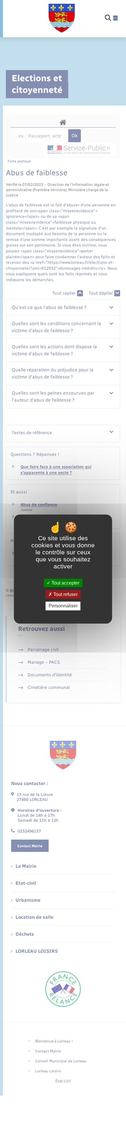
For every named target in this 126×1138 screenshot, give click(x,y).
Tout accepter (64, 582)
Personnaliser (63, 606)
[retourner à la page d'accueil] (61, 18)
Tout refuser (65, 594)
